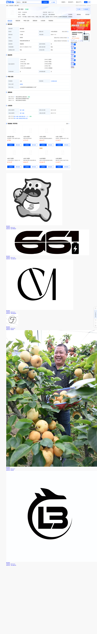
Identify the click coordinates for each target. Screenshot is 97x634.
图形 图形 (16, 5)
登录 (86, 2)
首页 (7, 5)
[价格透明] (80, 30)
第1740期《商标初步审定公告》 (21, 118)
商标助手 (70, 2)
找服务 (63, 2)
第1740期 (22, 110)
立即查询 (45, 2)
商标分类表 (64, 31)
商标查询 (11, 5)
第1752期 (22, 113)
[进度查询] (80, 41)
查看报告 (86, 9)
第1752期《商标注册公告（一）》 (21, 116)
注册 (89, 2)
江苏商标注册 (54, 81)
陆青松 (21, 84)
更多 (67, 123)
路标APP (78, 2)
